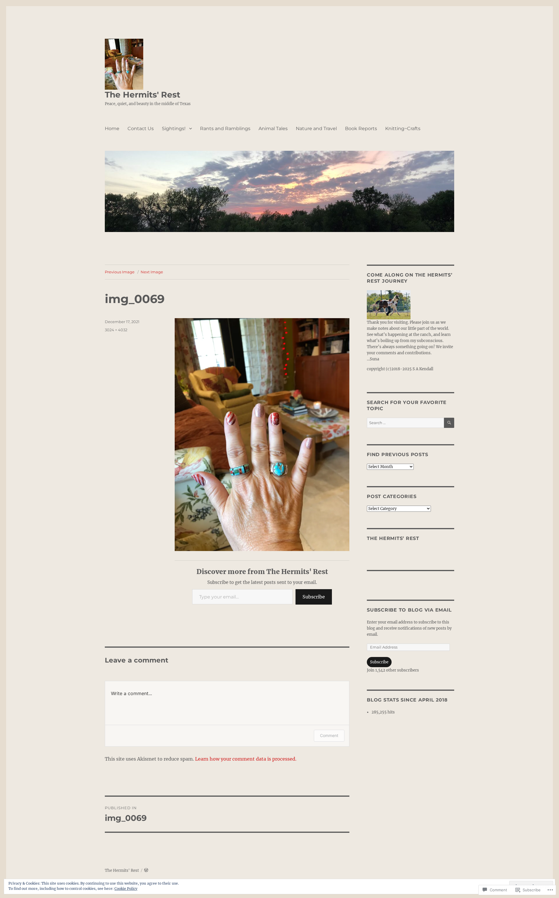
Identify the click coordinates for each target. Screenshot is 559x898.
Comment (329, 735)
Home (112, 128)
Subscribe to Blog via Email (409, 610)
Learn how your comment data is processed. (245, 759)
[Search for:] (405, 422)
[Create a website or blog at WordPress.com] (146, 870)
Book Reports (361, 128)
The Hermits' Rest (142, 95)
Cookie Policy (125, 888)
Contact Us (141, 128)
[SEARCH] (449, 423)
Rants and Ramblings (225, 128)
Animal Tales (273, 128)
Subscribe (314, 597)
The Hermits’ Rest (393, 538)
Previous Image (120, 272)
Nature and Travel (316, 128)
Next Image (152, 272)
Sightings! (173, 128)
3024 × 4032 (116, 329)
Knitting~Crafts (402, 128)
